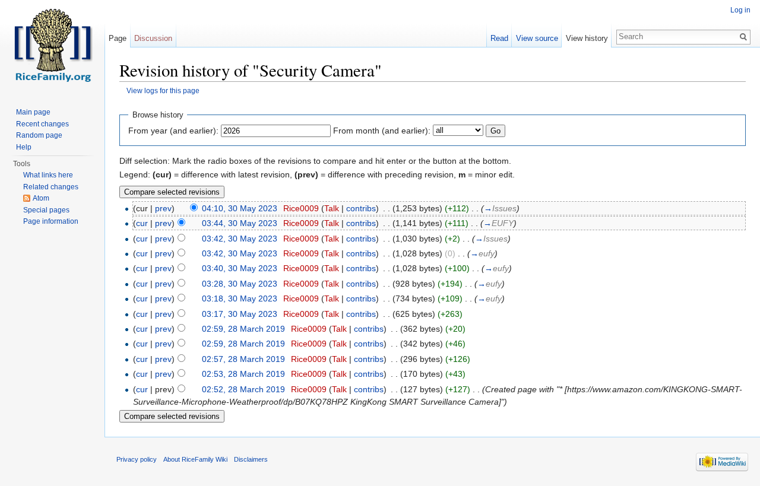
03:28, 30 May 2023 (239, 283)
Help (23, 147)
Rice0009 (301, 208)
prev (163, 208)
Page (117, 38)
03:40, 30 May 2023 (239, 268)
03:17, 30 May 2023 (239, 314)
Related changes (50, 187)
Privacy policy (136, 459)
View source (537, 38)
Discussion (153, 38)
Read (499, 38)
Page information (50, 221)
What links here (48, 175)
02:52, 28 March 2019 (243, 389)
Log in (740, 10)
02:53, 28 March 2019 (243, 374)
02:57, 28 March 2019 (243, 359)
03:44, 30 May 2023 (239, 223)
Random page (39, 135)
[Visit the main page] (52, 47)
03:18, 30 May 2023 (239, 298)
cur (142, 223)
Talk (331, 208)
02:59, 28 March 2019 (243, 328)
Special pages (46, 210)
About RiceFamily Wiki (195, 459)
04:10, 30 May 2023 (239, 208)
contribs (361, 208)
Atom (41, 198)
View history (587, 38)
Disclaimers (251, 459)
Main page (33, 112)
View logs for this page (163, 90)
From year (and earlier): (173, 130)
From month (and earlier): (381, 130)
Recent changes (42, 124)
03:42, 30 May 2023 (239, 238)
